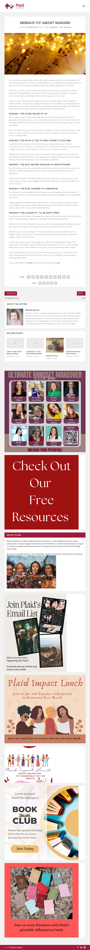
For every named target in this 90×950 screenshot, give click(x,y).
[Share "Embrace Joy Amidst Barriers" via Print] (68, 277)
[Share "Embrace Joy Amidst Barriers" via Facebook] (28, 277)
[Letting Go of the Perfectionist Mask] (35, 343)
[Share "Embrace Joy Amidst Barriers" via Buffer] (55, 277)
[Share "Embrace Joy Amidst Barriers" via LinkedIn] (50, 277)
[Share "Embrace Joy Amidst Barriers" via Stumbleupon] (59, 277)
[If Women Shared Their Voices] (74, 343)
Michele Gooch (32, 27)
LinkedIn (30, 263)
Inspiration (54, 27)
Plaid (58, 263)
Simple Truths (52, 356)
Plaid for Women (16, 947)
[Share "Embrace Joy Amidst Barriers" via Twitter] (33, 277)
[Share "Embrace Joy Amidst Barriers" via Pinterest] (46, 277)
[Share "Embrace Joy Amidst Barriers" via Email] (64, 277)
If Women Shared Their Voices (73, 352)
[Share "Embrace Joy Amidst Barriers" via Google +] (37, 277)
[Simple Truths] (55, 345)
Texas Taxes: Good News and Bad (14, 352)
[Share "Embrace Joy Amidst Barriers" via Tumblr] (42, 277)
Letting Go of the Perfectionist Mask (34, 352)
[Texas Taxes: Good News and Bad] (15, 343)
